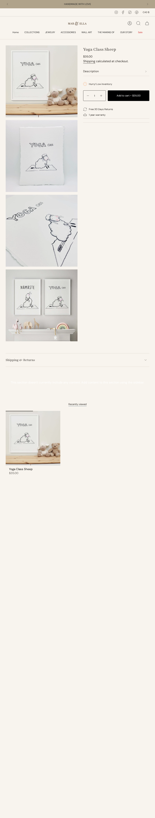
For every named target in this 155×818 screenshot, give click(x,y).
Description (91, 71)
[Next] (147, 4)
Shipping (89, 61)
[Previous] (7, 4)
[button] (32, 32)
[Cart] (147, 23)
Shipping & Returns (20, 360)
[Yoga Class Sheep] (33, 438)
